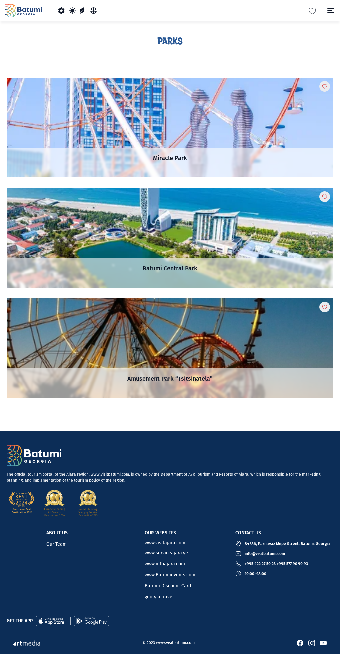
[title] (170, 127)
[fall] (83, 10)
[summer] (72, 10)
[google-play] (91, 620)
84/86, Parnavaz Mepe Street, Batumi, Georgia (287, 543)
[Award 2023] (88, 503)
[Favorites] (312, 10)
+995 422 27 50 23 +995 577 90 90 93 (276, 563)
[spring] (61, 10)
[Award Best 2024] (22, 503)
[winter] (93, 10)
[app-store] (53, 620)
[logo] (23, 10)
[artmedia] (26, 642)
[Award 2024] (55, 503)
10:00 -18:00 (255, 573)
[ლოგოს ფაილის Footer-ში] (34, 455)
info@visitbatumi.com (265, 553)
